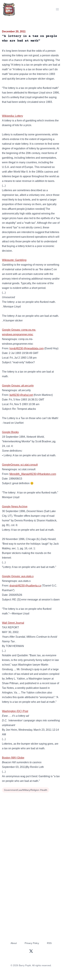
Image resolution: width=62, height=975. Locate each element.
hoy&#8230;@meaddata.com (26, 348)
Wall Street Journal (13, 622)
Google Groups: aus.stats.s (18, 576)
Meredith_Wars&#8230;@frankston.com (32, 474)
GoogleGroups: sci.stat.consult (20, 464)
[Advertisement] (31, 826)
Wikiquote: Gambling (14, 260)
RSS (49, 943)
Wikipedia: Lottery (12, 115)
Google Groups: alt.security (18, 385)
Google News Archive (14, 506)
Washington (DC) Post (15, 711)
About (14, 943)
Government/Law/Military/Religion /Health (25, 790)
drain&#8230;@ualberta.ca (25, 585)
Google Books (10, 432)
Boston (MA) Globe (13, 757)
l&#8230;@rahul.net (21, 394)
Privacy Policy (32, 943)
